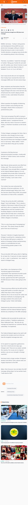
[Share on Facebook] (2, 30)
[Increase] (26, 38)
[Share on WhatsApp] (6, 30)
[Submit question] (4, 383)
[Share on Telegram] (9, 30)
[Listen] (14, 38)
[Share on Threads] (11, 30)
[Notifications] (26, 2)
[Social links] (2, 2)
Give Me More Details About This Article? (15, 395)
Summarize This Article (11, 388)
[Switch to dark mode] (23, 2)
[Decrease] (24, 38)
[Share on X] (4, 30)
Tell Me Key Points (10, 391)
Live (24, 5)
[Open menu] (2, 5)
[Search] (6, 2)
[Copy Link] (13, 30)
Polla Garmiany (6, 37)
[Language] (4, 2)
